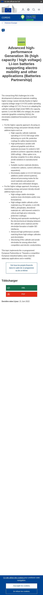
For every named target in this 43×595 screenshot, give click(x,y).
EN (3, 30)
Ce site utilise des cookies (13, 578)
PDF (23, 294)
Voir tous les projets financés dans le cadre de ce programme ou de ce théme (21, 268)
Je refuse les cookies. (21, 591)
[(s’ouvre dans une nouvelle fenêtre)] (9, 8)
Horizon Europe (11, 23)
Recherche (33, 9)
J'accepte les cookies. (21, 586)
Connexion (23, 9)
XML (23, 288)
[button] (28, 9)
